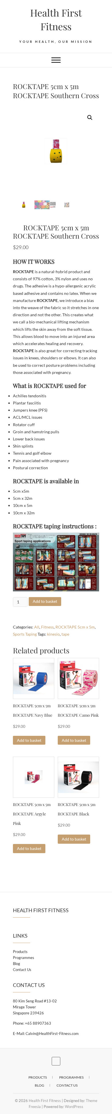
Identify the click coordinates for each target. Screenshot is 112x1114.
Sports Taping (25, 634)
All (36, 627)
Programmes (23, 957)
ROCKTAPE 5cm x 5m (75, 627)
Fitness (47, 627)
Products (20, 951)
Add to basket (45, 601)
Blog (16, 963)
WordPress (74, 1106)
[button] (90, 117)
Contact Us (22, 969)
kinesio (53, 634)
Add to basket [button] (29, 740)
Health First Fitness (56, 19)
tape (65, 634)
